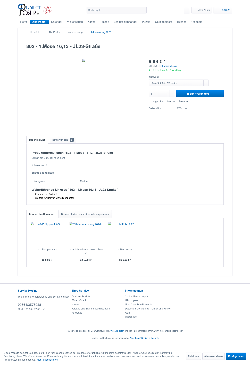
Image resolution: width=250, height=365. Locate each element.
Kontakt (75, 304)
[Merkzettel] (187, 10)
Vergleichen (157, 101)
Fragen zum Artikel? (45, 194)
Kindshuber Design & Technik (144, 337)
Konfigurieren (236, 356)
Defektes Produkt (80, 296)
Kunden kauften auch (41, 214)
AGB (127, 312)
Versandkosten (117, 330)
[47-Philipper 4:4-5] (47, 234)
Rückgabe (76, 312)
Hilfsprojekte (131, 300)
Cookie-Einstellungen (136, 296)
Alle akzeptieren (213, 356)
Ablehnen (193, 356)
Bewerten (183, 101)
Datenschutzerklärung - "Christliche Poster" (148, 308)
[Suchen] (143, 10)
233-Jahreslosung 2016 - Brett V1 (86, 251)
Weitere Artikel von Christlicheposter (54, 197)
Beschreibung (37, 139)
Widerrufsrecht (79, 300)
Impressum (131, 316)
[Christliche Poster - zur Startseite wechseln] (35, 9)
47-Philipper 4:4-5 (47, 249)
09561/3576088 (29, 304)
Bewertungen (62, 139)
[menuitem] (117, 10)
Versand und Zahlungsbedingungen (90, 308)
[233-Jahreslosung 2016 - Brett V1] (86, 234)
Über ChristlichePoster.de (138, 304)
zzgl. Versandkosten (168, 65)
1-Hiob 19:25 (125, 249)
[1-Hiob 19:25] (125, 234)
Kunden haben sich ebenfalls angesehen (85, 214)
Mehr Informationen (47, 359)
